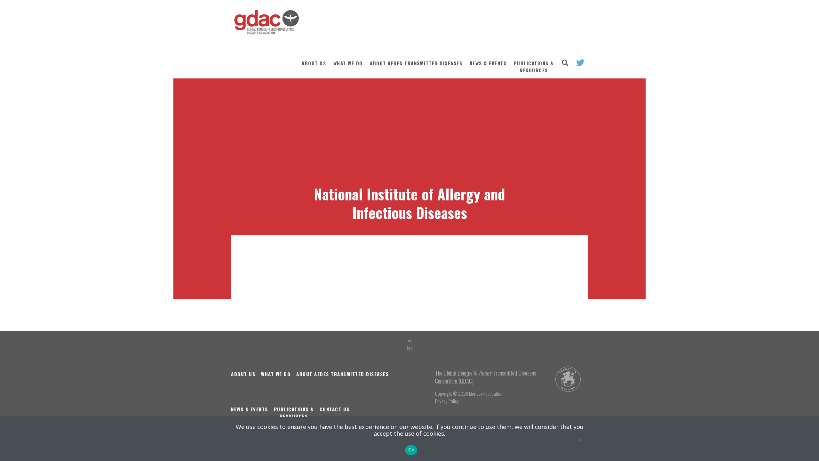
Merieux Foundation (485, 393)
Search (565, 62)
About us (314, 63)
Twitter (580, 62)
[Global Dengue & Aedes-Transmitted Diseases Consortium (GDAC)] (265, 25)
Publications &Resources (534, 67)
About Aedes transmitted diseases (416, 63)
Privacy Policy (447, 401)
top (409, 347)
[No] (580, 439)
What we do (348, 63)
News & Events (488, 63)
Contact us (335, 409)
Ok (411, 449)
